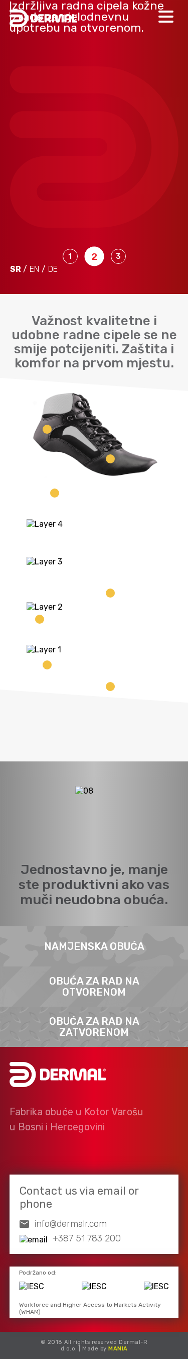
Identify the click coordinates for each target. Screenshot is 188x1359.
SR (15, 269)
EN (34, 269)
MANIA (118, 1348)
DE (53, 269)
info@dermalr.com (70, 1223)
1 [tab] (70, 256)
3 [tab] (118, 256)
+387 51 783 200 (87, 1238)
